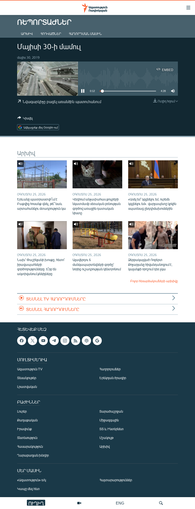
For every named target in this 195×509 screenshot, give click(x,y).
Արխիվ (27, 34)
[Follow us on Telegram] (53, 340)
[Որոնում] (161, 503)
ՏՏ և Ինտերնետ (111, 429)
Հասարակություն (30, 446)
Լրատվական (27, 387)
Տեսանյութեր (26, 378)
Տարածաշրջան (111, 411)
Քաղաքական (27, 420)
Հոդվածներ (50, 34)
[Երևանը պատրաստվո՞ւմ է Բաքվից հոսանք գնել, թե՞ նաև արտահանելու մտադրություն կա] (42, 174)
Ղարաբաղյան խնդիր (33, 455)
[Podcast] (86, 340)
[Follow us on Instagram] (64, 340)
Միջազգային (109, 420)
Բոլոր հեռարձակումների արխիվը (154, 281)
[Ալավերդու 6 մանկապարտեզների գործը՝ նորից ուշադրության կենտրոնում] (97, 235)
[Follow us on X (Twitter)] (32, 340)
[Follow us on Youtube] (43, 340)
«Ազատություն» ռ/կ (31, 480)
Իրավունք (24, 429)
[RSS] (75, 340)
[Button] (25, 119)
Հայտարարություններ (115, 480)
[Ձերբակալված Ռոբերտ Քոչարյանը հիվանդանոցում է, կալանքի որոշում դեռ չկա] (153, 235)
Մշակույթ (106, 438)
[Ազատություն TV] (79, 503)
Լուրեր (22, 411)
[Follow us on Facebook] (21, 340)
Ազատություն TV (29, 369)
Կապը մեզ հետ (28, 489)
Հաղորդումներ (110, 369)
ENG (120, 503)
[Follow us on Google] (97, 340)
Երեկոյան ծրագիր (112, 378)
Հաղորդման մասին (85, 34)
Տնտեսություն (27, 438)
